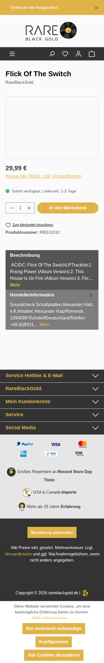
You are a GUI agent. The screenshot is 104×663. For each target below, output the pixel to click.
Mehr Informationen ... (52, 618)
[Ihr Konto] (78, 53)
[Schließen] (96, 6)
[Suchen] (52, 53)
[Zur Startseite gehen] (52, 32)
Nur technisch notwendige (54, 628)
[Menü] (12, 53)
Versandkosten (18, 554)
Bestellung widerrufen (52, 532)
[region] (52, 7)
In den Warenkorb (68, 207)
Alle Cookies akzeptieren (54, 655)
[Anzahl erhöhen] (29, 208)
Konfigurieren (53, 641)
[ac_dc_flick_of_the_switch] (52, 127)
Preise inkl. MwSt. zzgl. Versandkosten (44, 176)
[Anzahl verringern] (11, 208)
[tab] (52, 270)
